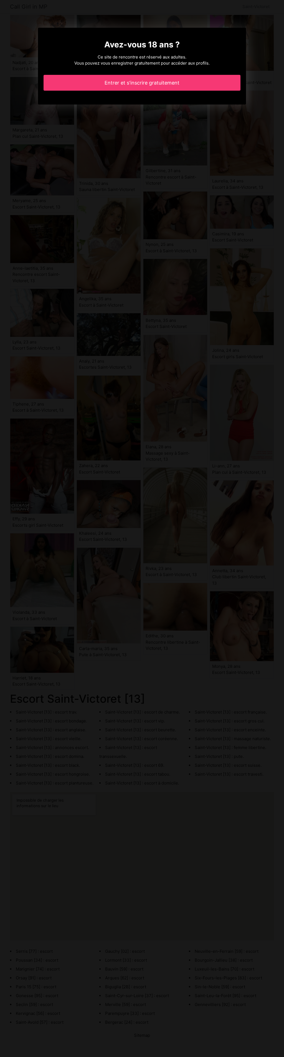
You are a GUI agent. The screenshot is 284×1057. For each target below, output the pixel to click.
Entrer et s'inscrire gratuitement (142, 83)
